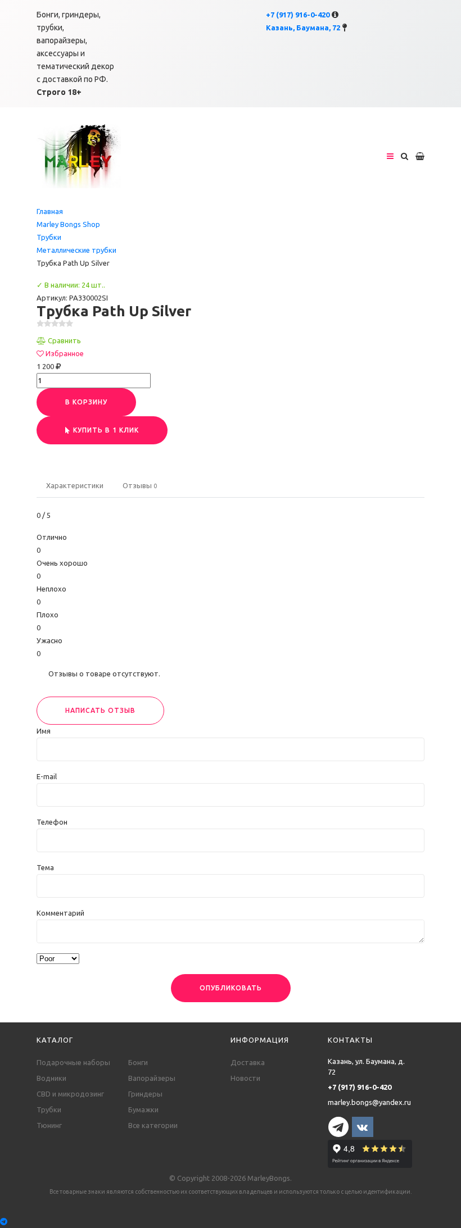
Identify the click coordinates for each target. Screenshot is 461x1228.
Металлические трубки (76, 250)
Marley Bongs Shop (68, 224)
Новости (245, 1078)
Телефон (52, 822)
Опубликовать (231, 988)
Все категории (153, 1125)
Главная (50, 211)
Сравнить (64, 340)
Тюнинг (49, 1125)
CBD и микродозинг (70, 1094)
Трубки (49, 237)
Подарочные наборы (73, 1062)
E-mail (47, 776)
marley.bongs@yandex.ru (369, 1102)
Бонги (138, 1062)
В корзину (86, 402)
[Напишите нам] (230, 1221)
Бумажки (143, 1109)
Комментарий (60, 913)
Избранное (65, 353)
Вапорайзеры (151, 1078)
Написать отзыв (100, 710)
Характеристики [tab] (74, 485)
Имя (44, 731)
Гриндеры (145, 1094)
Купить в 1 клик (106, 430)
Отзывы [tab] (140, 485)
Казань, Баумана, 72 (303, 27)
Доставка (248, 1062)
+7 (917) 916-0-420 (297, 15)
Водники (51, 1078)
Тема (45, 867)
